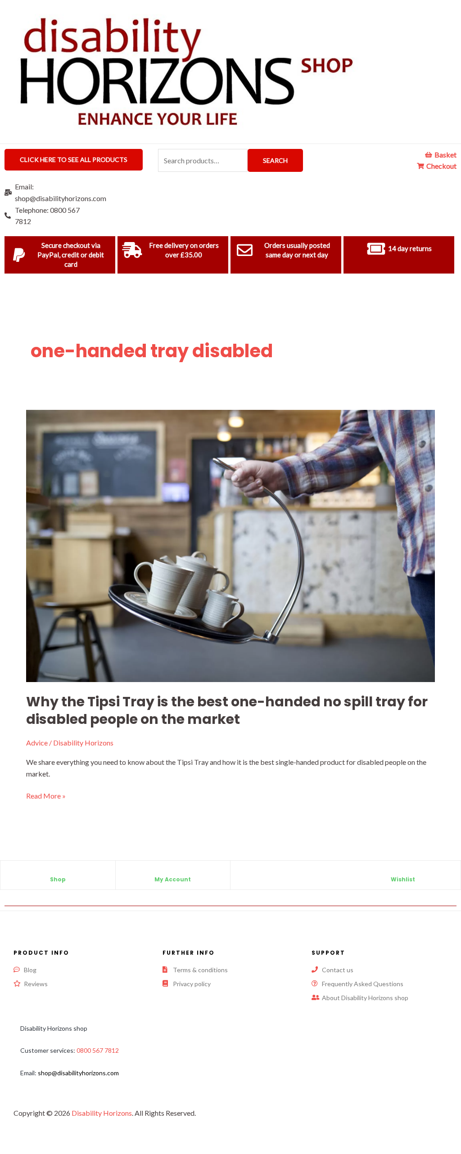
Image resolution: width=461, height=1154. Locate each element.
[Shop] (57, 871)
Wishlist (403, 879)
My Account (172, 879)
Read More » (46, 795)
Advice (37, 742)
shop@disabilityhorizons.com (78, 1073)
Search (275, 160)
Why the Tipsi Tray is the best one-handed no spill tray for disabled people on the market (227, 710)
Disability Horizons (102, 1113)
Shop (58, 879)
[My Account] (172, 871)
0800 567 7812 (98, 1050)
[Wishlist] (402, 871)
